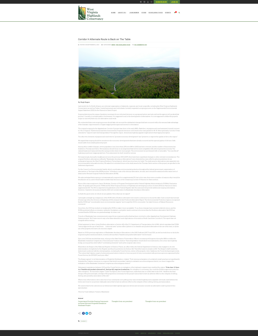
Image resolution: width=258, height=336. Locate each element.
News (113, 44)
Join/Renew (134, 12)
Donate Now (161, 2)
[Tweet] (86, 313)
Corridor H (83, 321)
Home (113, 12)
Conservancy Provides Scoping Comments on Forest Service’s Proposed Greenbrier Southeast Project (93, 303)
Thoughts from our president (122, 301)
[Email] (90, 313)
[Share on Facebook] (83, 313)
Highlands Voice (156, 12)
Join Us (174, 2)
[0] (173, 12)
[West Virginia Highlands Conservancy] (90, 12)
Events (168, 12)
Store (143, 12)
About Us (122, 12)
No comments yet (140, 44)
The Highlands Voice (123, 44)
